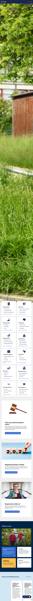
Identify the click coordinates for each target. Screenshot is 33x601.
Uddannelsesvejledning (23, 344)
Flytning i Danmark (22, 312)
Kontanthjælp (6, 324)
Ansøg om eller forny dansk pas (24, 308)
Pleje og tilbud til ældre (7, 340)
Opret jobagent (21, 392)
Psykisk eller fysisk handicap (8, 341)
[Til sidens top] (31, 599)
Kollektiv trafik (6, 372)
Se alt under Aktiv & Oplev (7, 394)
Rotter (20, 356)
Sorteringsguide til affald (8, 310)
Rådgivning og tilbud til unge (8, 343)
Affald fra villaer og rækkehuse (9, 312)
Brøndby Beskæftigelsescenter (9, 356)
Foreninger (5, 389)
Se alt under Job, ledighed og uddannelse (7, 362)
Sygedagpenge (6, 326)
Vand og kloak (21, 357)
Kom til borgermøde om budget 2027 (11, 472)
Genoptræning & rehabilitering (24, 326)
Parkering (5, 374)
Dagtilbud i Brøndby (22, 340)
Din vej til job (6, 359)
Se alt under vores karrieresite (22, 394)
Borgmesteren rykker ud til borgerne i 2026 (12, 511)
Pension (5, 328)
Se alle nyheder (28, 576)
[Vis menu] (31, 1)
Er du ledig (5, 358)
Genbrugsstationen (7, 308)
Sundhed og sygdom (22, 324)
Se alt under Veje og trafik (6, 378)
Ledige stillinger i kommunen (23, 389)
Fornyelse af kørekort (22, 310)
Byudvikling (21, 376)
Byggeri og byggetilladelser (23, 373)
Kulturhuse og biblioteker (8, 390)
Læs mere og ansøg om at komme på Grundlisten (13, 433)
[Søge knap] (28, 1)
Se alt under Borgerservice (22, 314)
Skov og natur (6, 392)
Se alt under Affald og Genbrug (7, 314)
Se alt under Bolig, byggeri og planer (23, 378)
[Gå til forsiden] (3, 2)
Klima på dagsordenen (22, 359)
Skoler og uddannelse (22, 342)
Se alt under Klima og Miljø (22, 362)
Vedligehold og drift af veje (8, 376)
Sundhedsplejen (21, 328)
